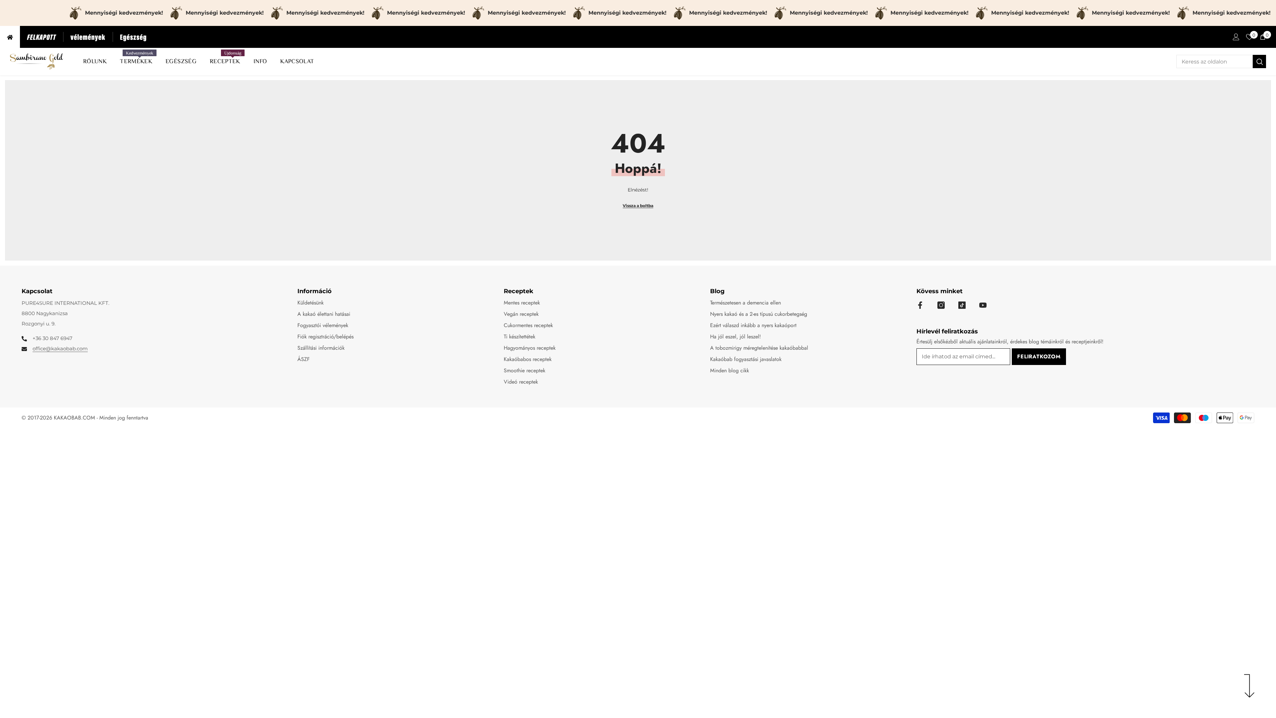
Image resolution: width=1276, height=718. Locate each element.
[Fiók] (1236, 37)
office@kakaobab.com (60, 348)
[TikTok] (962, 305)
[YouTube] (983, 305)
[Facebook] (920, 305)
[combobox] (1214, 61)
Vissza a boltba (638, 205)
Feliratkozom (1039, 356)
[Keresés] (1221, 61)
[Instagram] (941, 305)
